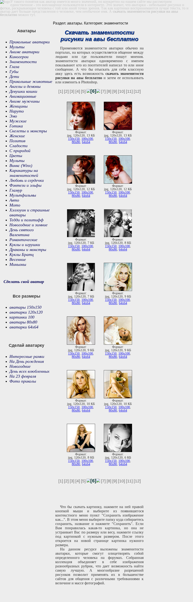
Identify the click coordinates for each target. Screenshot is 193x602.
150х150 (74, 139)
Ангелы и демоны (24, 86)
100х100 (87, 139)
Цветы (15, 155)
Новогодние (20, 366)
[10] (121, 91)
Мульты (16, 46)
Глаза (14, 66)
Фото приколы (22, 381)
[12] (137, 91)
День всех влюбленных (29, 371)
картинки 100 (21, 317)
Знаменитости (23, 61)
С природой (19, 150)
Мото (14, 205)
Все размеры (26, 296)
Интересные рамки (26, 356)
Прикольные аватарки (29, 42)
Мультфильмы (22, 195)
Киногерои (18, 56)
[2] (66, 91)
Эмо (13, 116)
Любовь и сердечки (26, 180)
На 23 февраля (22, 376)
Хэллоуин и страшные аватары (29, 212)
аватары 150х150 (25, 307)
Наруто (16, 111)
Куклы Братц (21, 254)
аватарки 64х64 (23, 327)
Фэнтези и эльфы (25, 185)
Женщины (18, 106)
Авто (14, 200)
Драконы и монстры (27, 249)
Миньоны (17, 264)
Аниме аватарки (24, 51)
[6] (93, 91)
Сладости (18, 145)
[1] (60, 91)
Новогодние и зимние (28, 224)
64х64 (86, 142)
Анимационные (22, 96)
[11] (129, 91)
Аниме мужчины (24, 101)
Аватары (26, 30)
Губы (13, 71)
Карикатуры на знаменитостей (23, 173)
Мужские (18, 121)
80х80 (76, 142)
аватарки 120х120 (26, 312)
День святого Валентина (21, 232)
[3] (72, 91)
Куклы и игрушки (24, 244)
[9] (114, 91)
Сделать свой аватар (24, 281)
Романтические (23, 239)
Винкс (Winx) (20, 165)
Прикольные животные (30, 81)
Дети (14, 76)
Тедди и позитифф (26, 220)
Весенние (17, 259)
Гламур (15, 190)
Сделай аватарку (26, 345)
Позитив (17, 140)
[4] (77, 91)
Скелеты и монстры (28, 131)
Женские (17, 135)
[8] (109, 91)
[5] (83, 91)
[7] (103, 91)
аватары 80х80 (23, 322)
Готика (16, 126)
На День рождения (26, 361)
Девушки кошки (23, 91)
